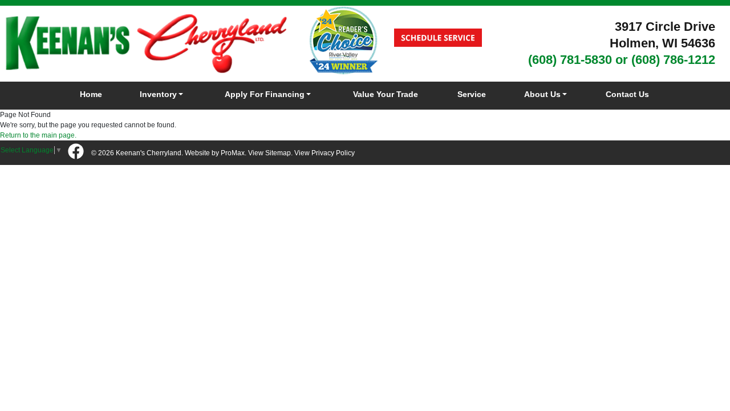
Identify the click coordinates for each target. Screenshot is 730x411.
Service (471, 94)
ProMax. (233, 153)
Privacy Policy (333, 153)
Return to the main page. (38, 135)
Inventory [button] (158, 94)
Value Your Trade (385, 94)
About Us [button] (542, 94)
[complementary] (696, 376)
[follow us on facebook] (76, 152)
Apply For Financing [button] (265, 94)
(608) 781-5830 (570, 60)
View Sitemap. (270, 153)
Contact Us (627, 94)
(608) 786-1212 (673, 60)
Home (91, 94)
